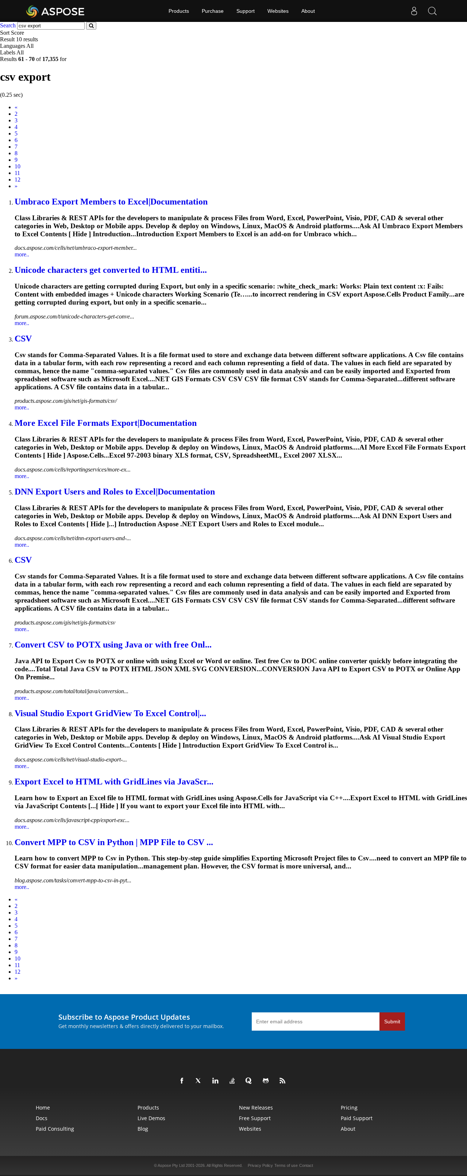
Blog (143, 1128)
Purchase (213, 11)
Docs (41, 1118)
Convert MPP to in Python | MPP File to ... (114, 842)
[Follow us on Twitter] (200, 1081)
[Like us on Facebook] (183, 1081)
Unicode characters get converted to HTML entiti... (111, 270)
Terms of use (286, 1165)
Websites (278, 11)
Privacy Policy (260, 1165)
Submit (392, 1021)
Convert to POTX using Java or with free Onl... (113, 644)
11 (17, 173)
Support (245, 11)
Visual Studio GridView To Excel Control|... (110, 713)
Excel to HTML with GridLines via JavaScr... (114, 781)
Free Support (255, 1118)
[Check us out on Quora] (250, 1081)
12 (17, 179)
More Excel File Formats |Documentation (106, 423)
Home (43, 1107)
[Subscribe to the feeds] (284, 1081)
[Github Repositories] (267, 1081)
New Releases (256, 1107)
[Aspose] (56, 11)
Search (8, 25)
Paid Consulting (55, 1128)
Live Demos (151, 1118)
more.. (22, 254)
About (308, 11)
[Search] (432, 11)
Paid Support (357, 1118)
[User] (414, 11)
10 (17, 166)
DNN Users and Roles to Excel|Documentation (115, 491)
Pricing (349, 1107)
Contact (306, 1165)
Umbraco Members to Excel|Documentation (111, 201)
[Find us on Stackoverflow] (233, 1081)
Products (179, 11)
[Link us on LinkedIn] (216, 1081)
